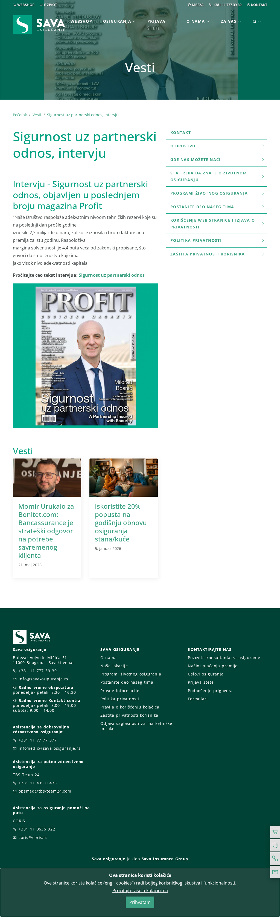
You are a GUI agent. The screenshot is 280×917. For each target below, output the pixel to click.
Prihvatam (140, 902)
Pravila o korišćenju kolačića (129, 707)
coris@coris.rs (33, 837)
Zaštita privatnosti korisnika (207, 254)
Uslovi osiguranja (206, 674)
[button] (257, 21)
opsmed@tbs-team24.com (45, 791)
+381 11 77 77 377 (38, 740)
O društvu (183, 145)
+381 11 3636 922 (37, 829)
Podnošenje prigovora (210, 690)
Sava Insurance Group (165, 858)
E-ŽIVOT (50, 4)
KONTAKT (259, 4)
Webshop (81, 21)
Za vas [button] (229, 21)
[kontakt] (275, 872)
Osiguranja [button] (117, 21)
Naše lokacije (114, 665)
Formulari (198, 698)
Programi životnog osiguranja (209, 193)
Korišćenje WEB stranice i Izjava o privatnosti (212, 224)
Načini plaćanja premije (213, 665)
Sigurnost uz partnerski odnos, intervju (83, 114)
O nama (108, 657)
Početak (20, 114)
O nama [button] (195, 21)
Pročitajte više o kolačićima (140, 891)
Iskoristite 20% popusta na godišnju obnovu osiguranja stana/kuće (121, 522)
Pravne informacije (119, 690)
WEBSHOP (25, 4)
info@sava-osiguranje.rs (43, 678)
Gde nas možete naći (195, 159)
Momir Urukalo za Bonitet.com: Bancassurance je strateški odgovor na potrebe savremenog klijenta (46, 531)
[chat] (275, 845)
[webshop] (275, 832)
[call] (275, 858)
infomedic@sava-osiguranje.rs (50, 748)
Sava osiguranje (108, 858)
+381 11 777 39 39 (227, 4)
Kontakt (180, 132)
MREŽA (198, 4)
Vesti (37, 114)
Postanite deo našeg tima (202, 206)
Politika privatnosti (196, 240)
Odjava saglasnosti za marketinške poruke (136, 726)
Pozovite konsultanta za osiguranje (224, 657)
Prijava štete (156, 25)
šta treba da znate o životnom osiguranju (208, 176)
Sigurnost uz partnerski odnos (112, 275)
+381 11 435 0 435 (38, 782)
